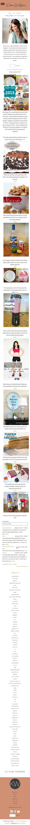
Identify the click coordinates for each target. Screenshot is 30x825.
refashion (15, 717)
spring (15, 742)
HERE (23, 139)
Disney (15, 617)
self (15, 736)
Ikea (15, 667)
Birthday (15, 587)
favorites (15, 640)
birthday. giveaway (15, 590)
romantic (15, 722)
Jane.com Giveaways (21, 566)
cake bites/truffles (15, 597)
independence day (15, 669)
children (15, 601)
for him (15, 647)
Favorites (15, 792)
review (15, 720)
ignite (15, 665)
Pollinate (15, 704)
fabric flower (15, 631)
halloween (15, 656)
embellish (15, 628)
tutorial (15, 756)
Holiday (15, 660)
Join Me (15, 801)
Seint (15, 733)
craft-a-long (15, 610)
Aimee (3, 536)
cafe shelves (15, 594)
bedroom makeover (15, 583)
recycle (15, 713)
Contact (15, 799)
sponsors (15, 740)
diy (15, 619)
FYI (15, 649)
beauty (15, 581)
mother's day (15, 685)
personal (15, 697)
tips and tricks (15, 749)
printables (15, 706)
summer (15, 745)
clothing (15, 608)
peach (15, 695)
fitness (15, 642)
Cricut (15, 612)
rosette (15, 724)
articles (15, 578)
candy (15, 599)
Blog (15, 796)
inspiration (15, 672)
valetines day (15, 763)
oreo (15, 688)
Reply (7, 534)
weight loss (15, 765)
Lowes (15, 679)
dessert (15, 615)
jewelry (15, 674)
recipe (15, 710)
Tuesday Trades (14, 754)
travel (15, 751)
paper (15, 690)
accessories (15, 576)
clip (15, 606)
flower (15, 644)
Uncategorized (15, 758)
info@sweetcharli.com (15, 807)
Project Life (15, 708)
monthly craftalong (15, 683)
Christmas (15, 603)
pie (15, 699)
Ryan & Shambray (6, 528)
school (15, 731)
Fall (15, 633)
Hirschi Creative (21, 823)
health (15, 658)
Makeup (15, 803)
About (15, 794)
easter (15, 622)
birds (15, 585)
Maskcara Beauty (15, 681)
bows (15, 592)
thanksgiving (15, 747)
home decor (15, 663)
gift (15, 651)
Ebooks (15, 626)
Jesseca (4, 553)
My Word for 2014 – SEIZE (10, 564)
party (15, 692)
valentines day (15, 761)
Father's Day (15, 637)
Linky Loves (15, 676)
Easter (15, 624)
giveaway (15, 653)
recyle (15, 715)
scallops (15, 729)
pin (15, 701)
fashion (15, 635)
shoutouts (15, 738)
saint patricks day (15, 726)
